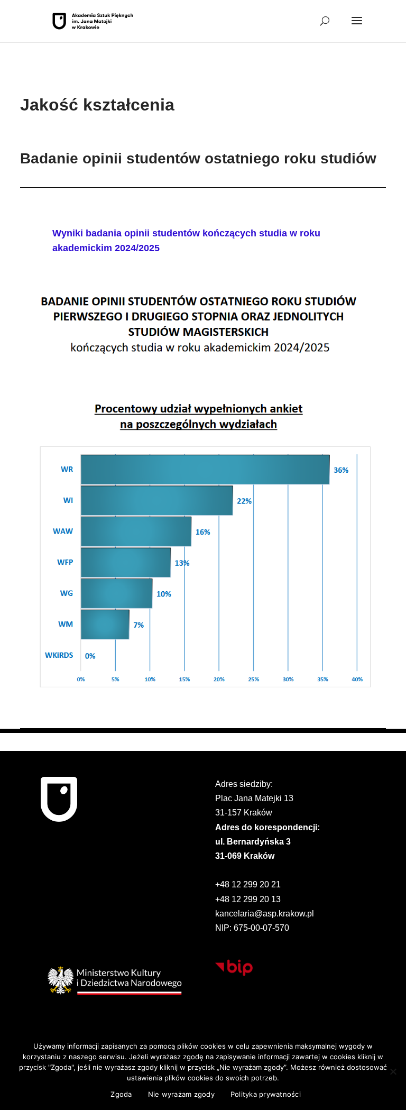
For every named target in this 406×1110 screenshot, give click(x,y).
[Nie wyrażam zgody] (392, 1071)
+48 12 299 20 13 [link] (248, 899)
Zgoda (121, 1094)
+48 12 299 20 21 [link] (248, 884)
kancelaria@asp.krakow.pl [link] (264, 913)
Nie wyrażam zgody (181, 1094)
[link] (92, 20)
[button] (356, 27)
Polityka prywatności (265, 1094)
